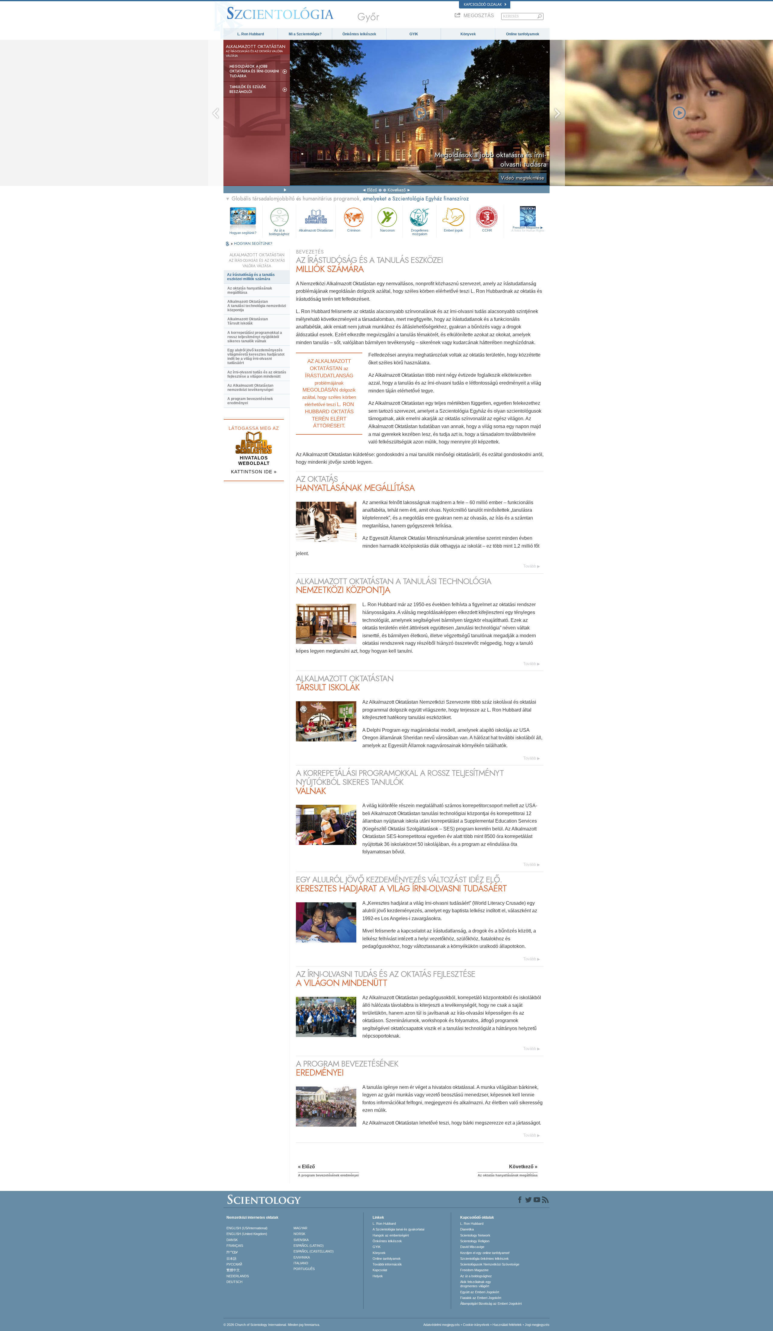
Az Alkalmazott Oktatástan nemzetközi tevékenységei (250, 387)
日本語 (231, 1258)
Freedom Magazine (528, 229)
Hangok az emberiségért (391, 1235)
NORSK (299, 1234)
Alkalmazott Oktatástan (316, 230)
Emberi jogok (453, 230)
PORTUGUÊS (304, 1269)
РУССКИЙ (234, 1264)
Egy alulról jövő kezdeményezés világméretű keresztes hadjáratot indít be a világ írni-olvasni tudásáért (255, 356)
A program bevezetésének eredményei (250, 401)
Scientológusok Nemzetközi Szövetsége (489, 1264)
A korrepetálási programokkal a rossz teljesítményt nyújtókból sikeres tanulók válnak (254, 337)
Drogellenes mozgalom (419, 232)
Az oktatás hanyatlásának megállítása (249, 290)
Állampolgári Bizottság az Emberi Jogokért (491, 1303)
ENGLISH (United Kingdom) (246, 1234)
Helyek (378, 1276)
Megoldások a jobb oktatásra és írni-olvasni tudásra (254, 71)
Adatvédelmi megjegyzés (441, 1324)
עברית (232, 1251)
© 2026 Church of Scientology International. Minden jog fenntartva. (271, 1324)
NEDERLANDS (237, 1276)
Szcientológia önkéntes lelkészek (484, 1258)
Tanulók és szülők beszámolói (247, 89)
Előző (372, 190)
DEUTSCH (234, 1282)
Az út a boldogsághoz (279, 232)
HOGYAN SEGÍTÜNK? (253, 243)
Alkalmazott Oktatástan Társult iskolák (247, 321)
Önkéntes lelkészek (359, 34)
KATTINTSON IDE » (254, 471)
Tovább (529, 566)
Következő (397, 190)
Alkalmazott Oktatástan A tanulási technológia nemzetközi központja (256, 305)
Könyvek (468, 34)
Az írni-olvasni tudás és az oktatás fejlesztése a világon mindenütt (256, 374)
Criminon (353, 230)
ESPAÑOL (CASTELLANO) (313, 1251)
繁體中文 (233, 1270)
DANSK (232, 1240)
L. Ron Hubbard (250, 34)
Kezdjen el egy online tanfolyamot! (485, 1253)
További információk (387, 1264)
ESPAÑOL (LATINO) (308, 1245)
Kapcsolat (380, 1270)
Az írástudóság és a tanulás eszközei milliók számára (251, 277)
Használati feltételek (507, 1324)
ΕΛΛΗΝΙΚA (301, 1257)
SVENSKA (301, 1240)
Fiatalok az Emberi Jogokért (480, 1298)
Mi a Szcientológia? (305, 34)
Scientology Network (475, 1235)
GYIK (413, 34)
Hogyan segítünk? (242, 233)
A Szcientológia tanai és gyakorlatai (398, 1229)
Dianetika (467, 1229)
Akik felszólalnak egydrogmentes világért (475, 1284)
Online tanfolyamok (522, 34)
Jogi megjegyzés (537, 1324)
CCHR (487, 230)
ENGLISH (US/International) (247, 1228)
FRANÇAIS (234, 1245)
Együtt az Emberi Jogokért (479, 1292)
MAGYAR (300, 1228)
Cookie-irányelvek (476, 1324)
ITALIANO (300, 1263)
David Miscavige (472, 1247)
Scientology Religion (474, 1241)
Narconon (387, 230)
